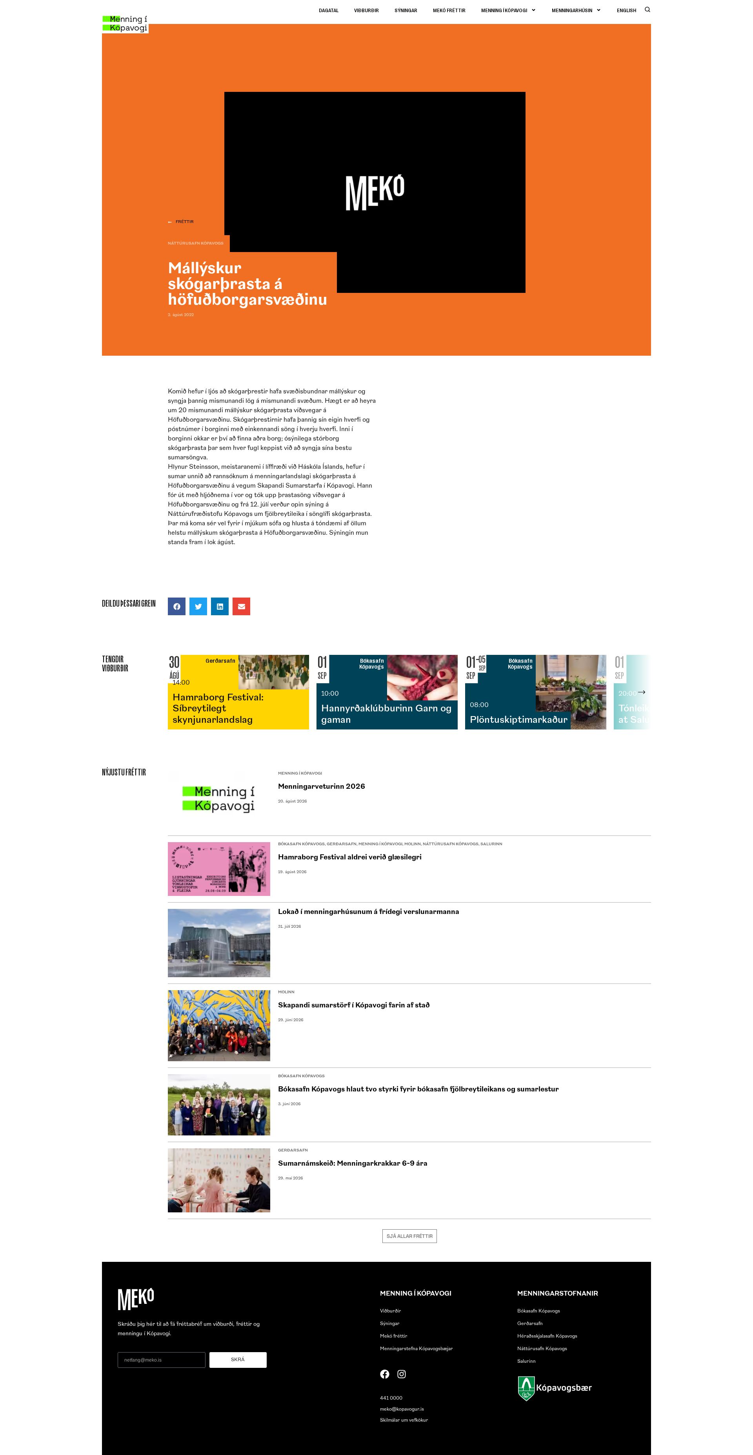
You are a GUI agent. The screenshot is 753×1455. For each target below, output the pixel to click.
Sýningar (406, 10)
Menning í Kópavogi (300, 773)
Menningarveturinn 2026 (321, 787)
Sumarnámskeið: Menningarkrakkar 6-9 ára (352, 1164)
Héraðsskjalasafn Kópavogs (547, 1336)
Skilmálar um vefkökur (404, 1420)
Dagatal (328, 10)
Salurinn (491, 844)
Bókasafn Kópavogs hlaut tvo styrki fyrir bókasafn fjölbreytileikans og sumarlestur (418, 1089)
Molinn (412, 844)
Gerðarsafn (341, 844)
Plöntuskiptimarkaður (518, 720)
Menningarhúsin (572, 10)
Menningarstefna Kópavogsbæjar (416, 1349)
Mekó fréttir (449, 10)
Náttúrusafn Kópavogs (196, 243)
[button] (177, 606)
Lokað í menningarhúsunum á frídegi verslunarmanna (368, 912)
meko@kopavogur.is (402, 1409)
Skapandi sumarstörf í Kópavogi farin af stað (354, 1005)
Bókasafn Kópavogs (301, 844)
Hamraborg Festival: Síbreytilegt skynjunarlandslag (218, 709)
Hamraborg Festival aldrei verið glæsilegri (350, 857)
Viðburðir (366, 10)
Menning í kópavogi (504, 10)
